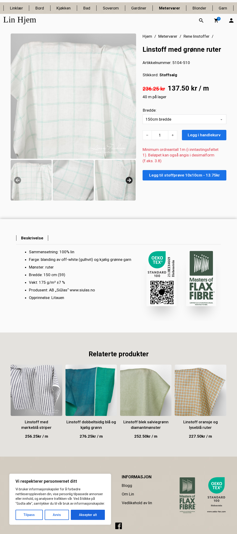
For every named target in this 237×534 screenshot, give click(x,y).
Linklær (16, 8)
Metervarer (169, 8)
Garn (223, 8)
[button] (216, 20)
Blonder (199, 8)
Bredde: (149, 110)
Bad (86, 8)
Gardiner (138, 8)
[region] (60, 499)
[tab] (32, 238)
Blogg (127, 485)
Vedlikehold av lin (137, 502)
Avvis (57, 515)
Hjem (147, 36)
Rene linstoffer (196, 36)
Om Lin (128, 494)
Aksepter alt (88, 515)
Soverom (111, 8)
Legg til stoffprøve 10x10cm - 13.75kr (184, 175)
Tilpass (29, 515)
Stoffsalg (168, 75)
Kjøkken (63, 8)
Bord (39, 8)
